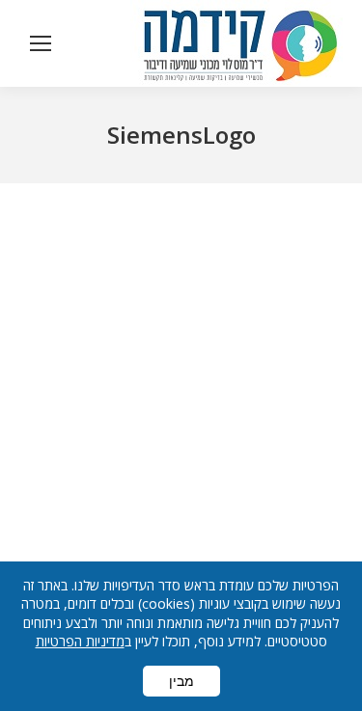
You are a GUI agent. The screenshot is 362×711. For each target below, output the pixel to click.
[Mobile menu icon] (40, 43)
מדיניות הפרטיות (80, 641)
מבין (181, 681)
